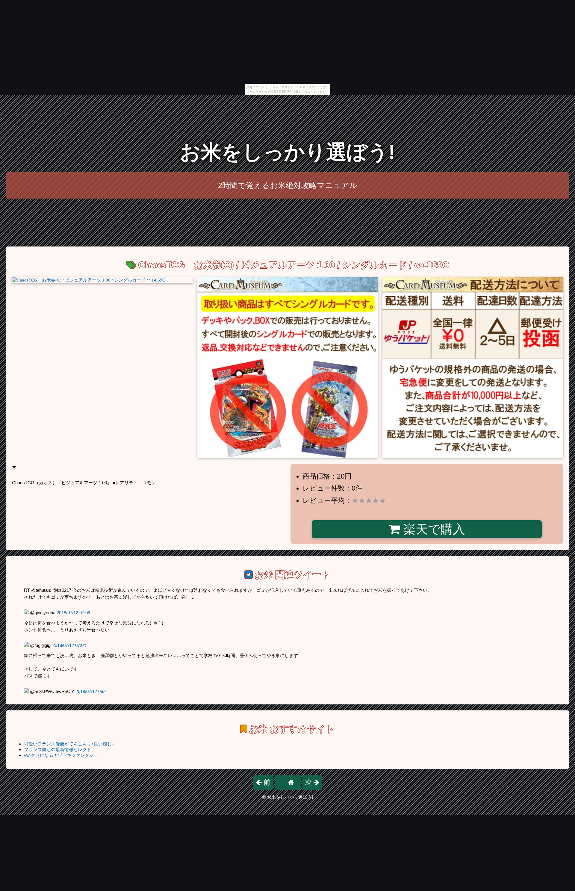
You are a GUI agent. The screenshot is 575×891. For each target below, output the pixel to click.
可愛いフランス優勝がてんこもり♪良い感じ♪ (69, 743)
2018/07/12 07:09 (73, 612)
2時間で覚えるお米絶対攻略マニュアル (287, 185)
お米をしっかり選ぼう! (287, 152)
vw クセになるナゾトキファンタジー (61, 755)
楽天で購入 (432, 529)
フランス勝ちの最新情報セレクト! (58, 749)
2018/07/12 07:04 (69, 645)
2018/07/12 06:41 (92, 691)
